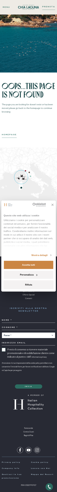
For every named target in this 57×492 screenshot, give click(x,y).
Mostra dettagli (39, 255)
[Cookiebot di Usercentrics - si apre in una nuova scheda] (34, 205)
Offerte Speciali (28, 295)
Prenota (48, 7)
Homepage (9, 135)
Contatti (28, 298)
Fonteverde (28, 428)
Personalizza (27, 274)
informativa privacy (39, 357)
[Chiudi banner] (52, 205)
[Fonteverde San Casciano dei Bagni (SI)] (30, 176)
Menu (6, 7)
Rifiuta (28, 284)
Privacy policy (11, 462)
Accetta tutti (28, 264)
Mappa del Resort (42, 474)
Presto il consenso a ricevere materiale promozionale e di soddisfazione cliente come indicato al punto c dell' (30, 353)
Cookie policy (40, 462)
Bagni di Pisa (28, 435)
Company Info (11, 468)
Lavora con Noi (41, 468)
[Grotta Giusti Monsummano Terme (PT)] (29, 172)
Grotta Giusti (28, 432)
